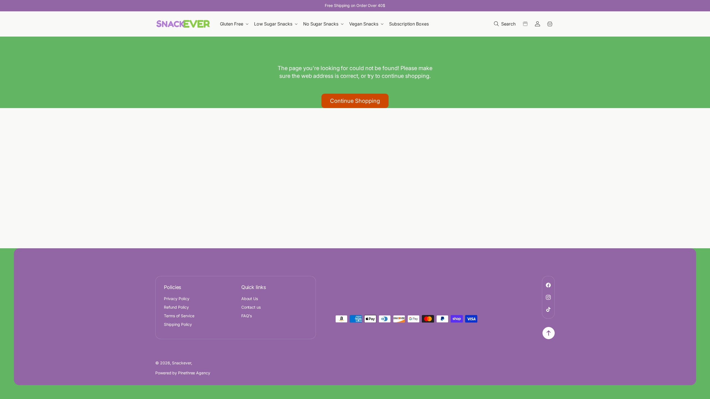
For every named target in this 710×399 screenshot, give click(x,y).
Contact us (251, 307)
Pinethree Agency (194, 372)
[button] (235, 24)
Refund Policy (176, 307)
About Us (249, 298)
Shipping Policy (178, 324)
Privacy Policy (176, 298)
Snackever (181, 362)
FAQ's (246, 315)
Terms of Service (179, 315)
